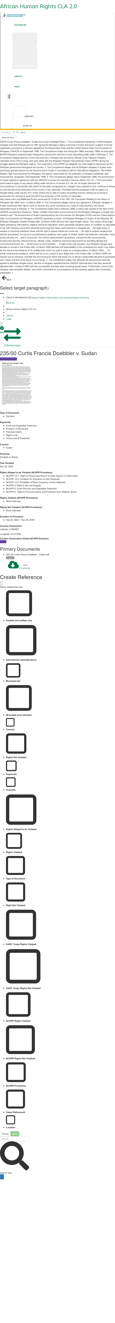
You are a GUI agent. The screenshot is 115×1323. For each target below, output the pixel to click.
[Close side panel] (1, 324)
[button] (2, 330)
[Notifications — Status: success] (9, 96)
